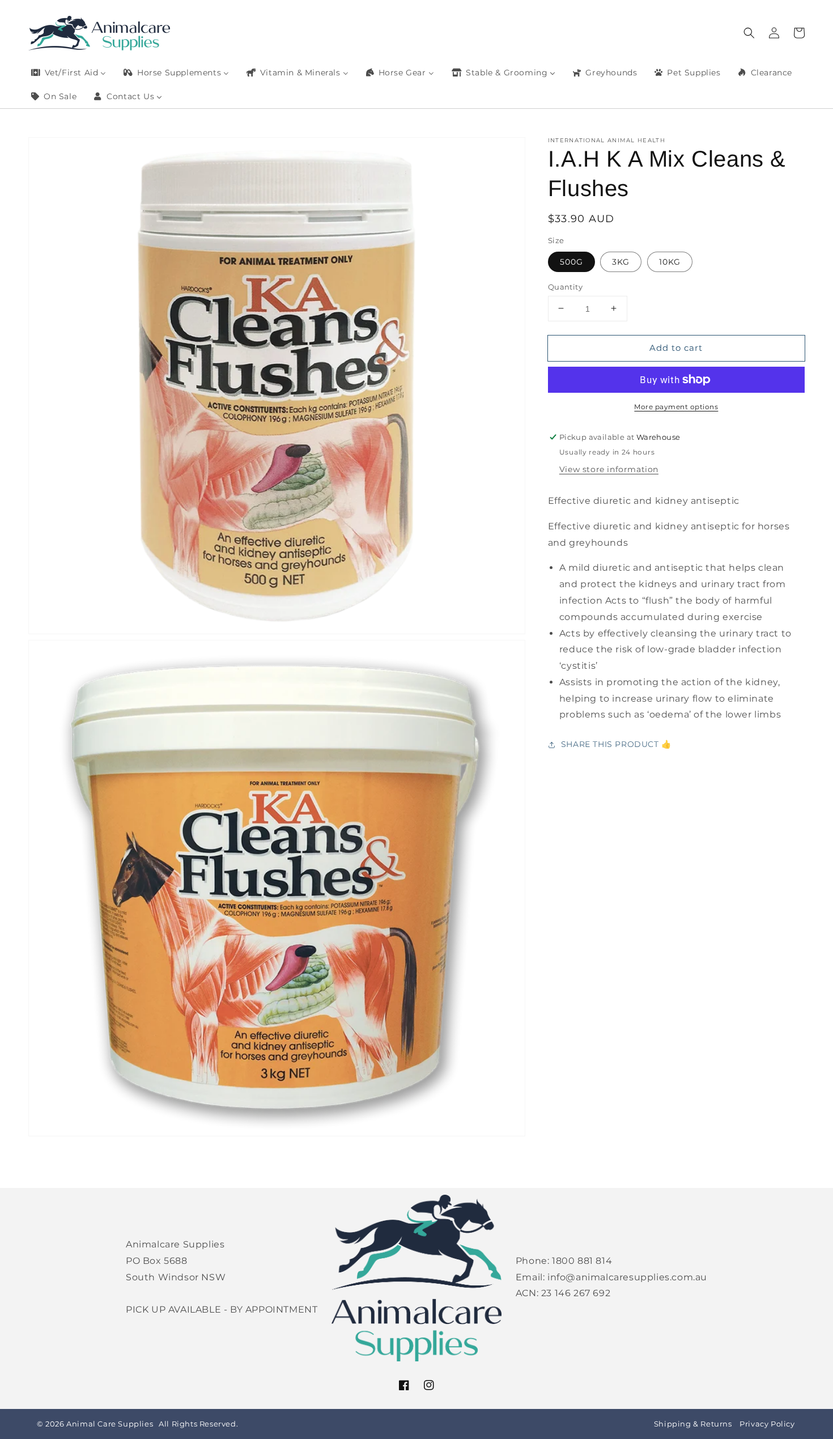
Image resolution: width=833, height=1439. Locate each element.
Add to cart (676, 347)
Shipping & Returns (693, 1424)
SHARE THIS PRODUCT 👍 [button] (616, 744)
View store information (608, 469)
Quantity (565, 286)
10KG (670, 261)
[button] (749, 32)
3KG (621, 261)
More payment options (676, 406)
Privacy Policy (767, 1424)
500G (571, 261)
